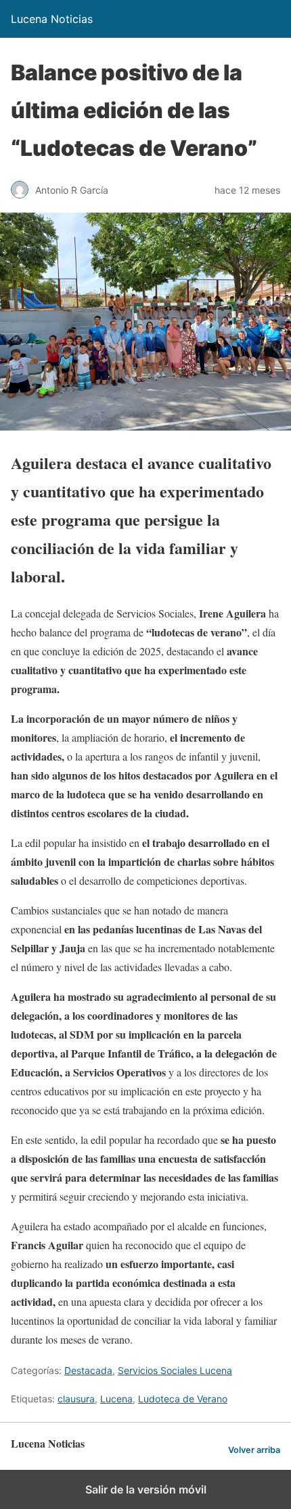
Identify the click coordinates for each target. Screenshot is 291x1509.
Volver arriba (254, 1450)
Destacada (88, 1370)
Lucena (116, 1398)
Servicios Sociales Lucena (175, 1370)
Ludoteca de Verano (182, 1398)
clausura (76, 1398)
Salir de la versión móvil (145, 1489)
